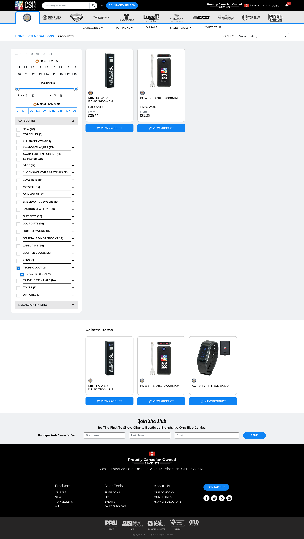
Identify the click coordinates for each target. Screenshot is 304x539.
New (58, 497)
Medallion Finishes (33, 304)
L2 (25, 67)
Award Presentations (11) (42, 154)
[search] (69, 5)
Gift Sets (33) (32, 216)
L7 (60, 67)
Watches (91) (32, 294)
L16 (60, 74)
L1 (18, 67)
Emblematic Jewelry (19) (40, 201)
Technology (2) (34, 267)
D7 (68, 110)
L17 (67, 74)
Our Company (164, 492)
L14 (46, 74)
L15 (53, 74)
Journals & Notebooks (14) (43, 238)
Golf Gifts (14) (33, 223)
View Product (111, 128)
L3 (32, 67)
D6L (52, 110)
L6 (53, 67)
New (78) (29, 129)
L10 (19, 74)
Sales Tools (179, 27)
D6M (60, 110)
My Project (272, 5)
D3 (38, 110)
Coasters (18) (32, 179)
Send (254, 435)
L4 (39, 67)
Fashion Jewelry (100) (39, 209)
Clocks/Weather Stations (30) (45, 172)
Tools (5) (29, 287)
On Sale (151, 27)
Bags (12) (29, 165)
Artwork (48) (33, 159)
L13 (40, 74)
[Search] (93, 5)
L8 (67, 67)
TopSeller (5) (32, 134)
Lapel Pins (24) (33, 245)
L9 (74, 67)
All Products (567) (37, 141)
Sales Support (115, 506)
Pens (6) (28, 260)
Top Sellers (64, 501)
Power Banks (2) (39, 274)
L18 (74, 74)
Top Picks (123, 27)
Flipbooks (112, 492)
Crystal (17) (31, 187)
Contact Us (212, 27)
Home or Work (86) (37, 231)
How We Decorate (167, 501)
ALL (57, 506)
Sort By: (228, 36)
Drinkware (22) (33, 194)
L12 (33, 74)
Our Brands (163, 497)
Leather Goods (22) (37, 252)
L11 (26, 74)
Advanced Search (122, 5)
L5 (46, 67)
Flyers (109, 497)
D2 (32, 110)
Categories (92, 27)
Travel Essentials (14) (39, 280)
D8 (74, 110)
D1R (24, 110)
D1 (18, 110)
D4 (45, 110)
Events (109, 501)
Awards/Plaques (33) (38, 147)
